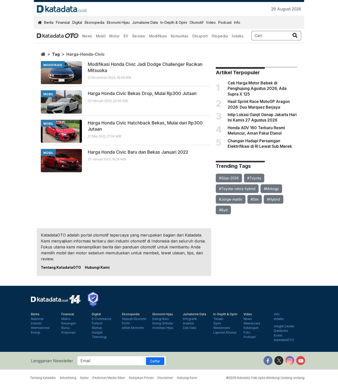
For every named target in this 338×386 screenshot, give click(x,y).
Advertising (68, 378)
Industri (36, 323)
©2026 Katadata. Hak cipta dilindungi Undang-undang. (265, 378)
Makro (66, 319)
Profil (126, 323)
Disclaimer (165, 378)
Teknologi (99, 337)
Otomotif (196, 22)
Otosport (200, 36)
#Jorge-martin (230, 199)
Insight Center (284, 326)
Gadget (97, 332)
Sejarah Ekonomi (134, 319)
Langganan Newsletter (52, 360)
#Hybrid (273, 199)
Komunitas (180, 36)
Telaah (218, 319)
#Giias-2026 (229, 178)
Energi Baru (160, 319)
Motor (114, 36)
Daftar (155, 361)
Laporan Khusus (225, 332)
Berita (48, 22)
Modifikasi (158, 36)
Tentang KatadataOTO (61, 267)
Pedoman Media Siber (109, 378)
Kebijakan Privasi (141, 378)
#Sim (255, 199)
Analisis (188, 323)
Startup (97, 328)
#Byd (223, 210)
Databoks (281, 331)
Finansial (63, 22)
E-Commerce (101, 319)
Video (211, 22)
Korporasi (68, 332)
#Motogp (271, 189)
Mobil (101, 36)
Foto (246, 332)
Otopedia (220, 36)
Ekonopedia (94, 22)
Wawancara (221, 328)
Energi (35, 332)
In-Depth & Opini (173, 22)
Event (278, 335)
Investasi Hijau (162, 328)
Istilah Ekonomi (133, 328)
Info (237, 22)
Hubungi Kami (97, 267)
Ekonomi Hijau (118, 22)
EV (126, 36)
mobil (48, 94)
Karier (84, 378)
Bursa (65, 328)
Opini (217, 323)
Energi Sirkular (162, 323)
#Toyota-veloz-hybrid (237, 189)
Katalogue (250, 328)
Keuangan (68, 323)
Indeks (237, 36)
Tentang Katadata (43, 378)
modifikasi (52, 65)
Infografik (190, 319)
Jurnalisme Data (145, 22)
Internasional (40, 328)
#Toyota (254, 178)
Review (138, 36)
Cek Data (189, 328)
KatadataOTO (284, 340)
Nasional (37, 319)
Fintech (97, 323)
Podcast (225, 22)
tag (56, 54)
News (87, 36)
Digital (77, 22)
